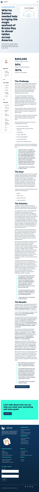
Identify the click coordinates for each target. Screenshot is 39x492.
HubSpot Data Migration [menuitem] (6, 460)
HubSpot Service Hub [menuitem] (24, 442)
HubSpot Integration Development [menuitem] (7, 462)
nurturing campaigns (19, 219)
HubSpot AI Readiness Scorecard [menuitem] (26, 455)
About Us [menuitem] (22, 459)
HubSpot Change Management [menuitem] (7, 455)
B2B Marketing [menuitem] (23, 439)
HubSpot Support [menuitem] (5, 452)
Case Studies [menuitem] (23, 452)
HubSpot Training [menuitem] (5, 453)
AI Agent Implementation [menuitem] (25, 443)
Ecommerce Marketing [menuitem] (24, 440)
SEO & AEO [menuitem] (22, 431)
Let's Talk (7, 413)
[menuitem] (24, 428)
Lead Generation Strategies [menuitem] (25, 433)
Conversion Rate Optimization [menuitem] (26, 432)
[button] (26, 486)
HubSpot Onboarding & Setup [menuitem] (7, 459)
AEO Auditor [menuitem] (23, 453)
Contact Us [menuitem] (22, 460)
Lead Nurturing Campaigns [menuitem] (25, 438)
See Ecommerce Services (21, 386)
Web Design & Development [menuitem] (25, 429)
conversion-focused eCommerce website (23, 245)
